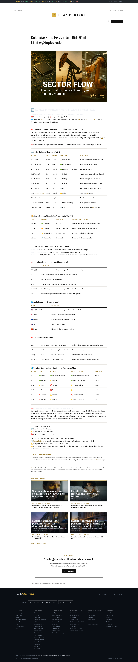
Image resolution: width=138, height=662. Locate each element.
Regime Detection (57, 615)
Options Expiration (39, 642)
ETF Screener (37, 622)
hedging (100, 467)
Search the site (65, 602)
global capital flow (86, 467)
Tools (47, 21)
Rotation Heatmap (60, 469)
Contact (108, 617)
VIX (102, 138)
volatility (40, 471)
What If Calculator (39, 637)
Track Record (91, 21)
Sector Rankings (38, 628)
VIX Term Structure (57, 619)
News (41, 21)
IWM (78, 119)
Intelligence (65, 21)
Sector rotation (70, 469)
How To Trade (91, 615)
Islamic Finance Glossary (76, 630)
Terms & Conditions (111, 626)
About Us (108, 613)
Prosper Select (38, 630)
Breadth (37, 467)
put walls (42, 469)
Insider (18, 624)
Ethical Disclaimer (66, 655)
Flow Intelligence (70, 467)
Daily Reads (33, 21)
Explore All (37, 648)
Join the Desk (117, 21)
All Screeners (37, 615)
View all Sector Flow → (39, 543)
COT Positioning (56, 626)
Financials (63, 467)
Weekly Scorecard (93, 624)
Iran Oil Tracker (20, 626)
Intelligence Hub (56, 613)
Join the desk (69, 571)
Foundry (90, 613)
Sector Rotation (38, 441)
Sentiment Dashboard (58, 622)
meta (93, 207)
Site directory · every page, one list (42, 602)
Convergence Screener (40, 619)
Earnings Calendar (39, 639)
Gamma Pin (79, 467)
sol (87, 193)
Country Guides (74, 619)
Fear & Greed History (39, 633)
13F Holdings (55, 628)
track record (97, 460)
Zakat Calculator (74, 624)
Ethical (55, 21)
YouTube (108, 622)
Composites (37, 617)
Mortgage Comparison (76, 628)
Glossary (90, 617)
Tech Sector (90, 469)
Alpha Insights (21, 21)
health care (94, 467)
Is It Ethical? (73, 617)
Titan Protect (97, 469)
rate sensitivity (52, 469)
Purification (73, 626)
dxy (48, 467)
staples (85, 469)
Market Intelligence (21, 619)
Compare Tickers (38, 626)
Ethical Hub (73, 613)
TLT (102, 469)
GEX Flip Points (56, 617)
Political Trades (56, 630)
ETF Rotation (57, 467)
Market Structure (35, 469)
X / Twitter (109, 619)
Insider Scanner (38, 635)
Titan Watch (19, 622)
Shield (17, 628)
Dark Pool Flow (56, 624)
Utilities (33, 471)
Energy (51, 467)
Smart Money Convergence (59, 633)
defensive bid (43, 467)
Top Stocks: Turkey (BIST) (77, 622)
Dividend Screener (39, 624)
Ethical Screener (74, 615)
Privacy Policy (110, 624)
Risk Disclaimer (55, 655)
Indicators (102, 21)
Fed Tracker (37, 644)
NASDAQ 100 (39, 193)
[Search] (108, 21)
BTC (87, 119)
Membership (109, 615)
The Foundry (78, 21)
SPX (42, 119)
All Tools (36, 613)
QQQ (46, 469)
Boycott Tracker (38, 646)
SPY (82, 469)
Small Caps (77, 469)
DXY (95, 119)
